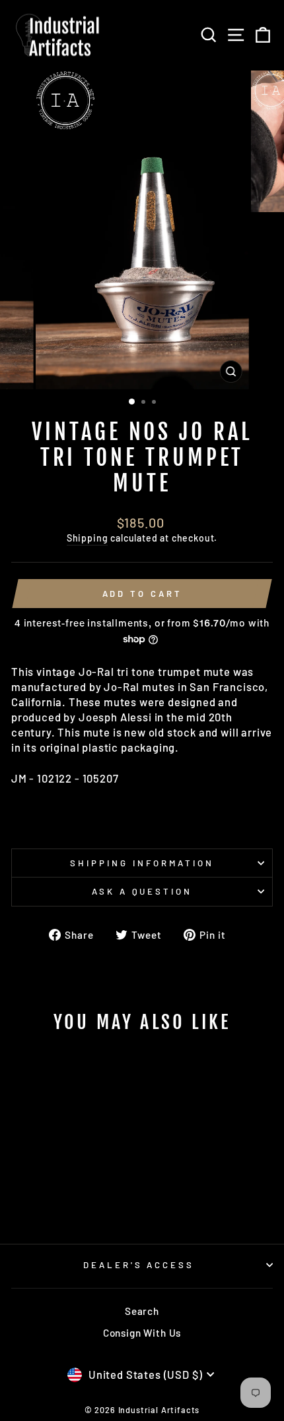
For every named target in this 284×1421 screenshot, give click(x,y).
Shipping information (142, 863)
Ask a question (142, 891)
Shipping (87, 537)
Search (142, 1311)
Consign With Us (142, 1333)
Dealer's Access (139, 1265)
